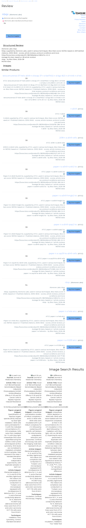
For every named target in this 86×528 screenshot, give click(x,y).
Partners (82, 26)
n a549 (73, 109)
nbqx (67, 282)
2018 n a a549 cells (68, 138)
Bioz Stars (81, 30)
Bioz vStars (81, 32)
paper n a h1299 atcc (67, 340)
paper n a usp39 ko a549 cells (63, 253)
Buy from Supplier (13, 36)
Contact (82, 28)
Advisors (82, 24)
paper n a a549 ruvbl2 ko (65, 167)
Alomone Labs (15, 15)
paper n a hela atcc (68, 311)
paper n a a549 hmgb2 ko (64, 195)
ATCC (80, 109)
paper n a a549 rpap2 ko (65, 224)
